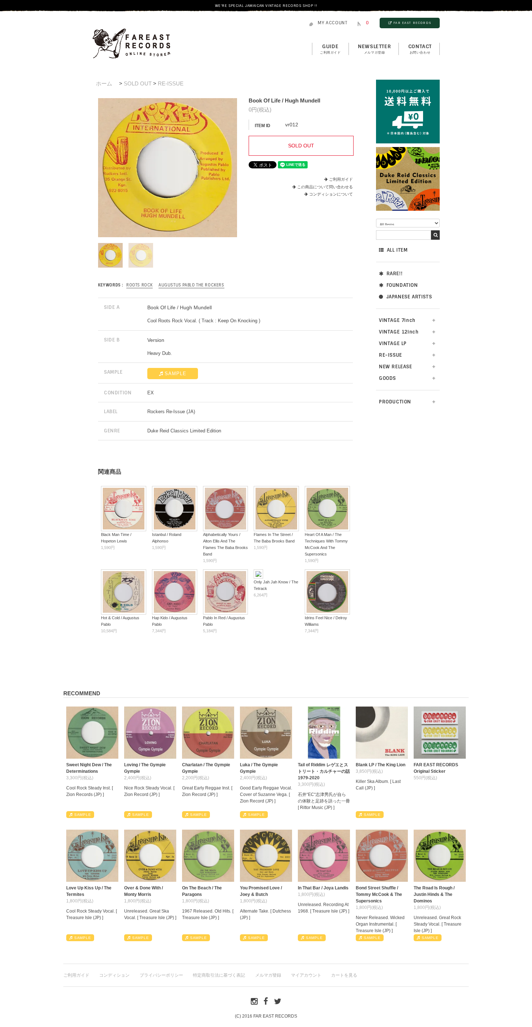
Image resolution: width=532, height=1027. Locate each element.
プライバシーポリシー (161, 975)
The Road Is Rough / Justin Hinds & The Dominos (434, 894)
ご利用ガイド (341, 179)
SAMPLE (175, 373)
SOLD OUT (138, 83)
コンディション (114, 975)
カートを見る (344, 975)
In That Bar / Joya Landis (323, 887)
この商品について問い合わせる (325, 187)
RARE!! (395, 274)
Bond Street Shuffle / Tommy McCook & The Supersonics (379, 894)
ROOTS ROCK (139, 285)
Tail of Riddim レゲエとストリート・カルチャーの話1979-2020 (324, 771)
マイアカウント (306, 975)
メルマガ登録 (268, 975)
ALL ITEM (397, 250)
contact (420, 49)
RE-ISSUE (170, 83)
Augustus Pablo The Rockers (191, 285)
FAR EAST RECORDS (412, 23)
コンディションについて (331, 194)
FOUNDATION (402, 285)
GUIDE (330, 49)
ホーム (104, 83)
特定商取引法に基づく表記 (219, 975)
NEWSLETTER (374, 49)
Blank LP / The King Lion (380, 764)
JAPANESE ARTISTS (409, 297)
